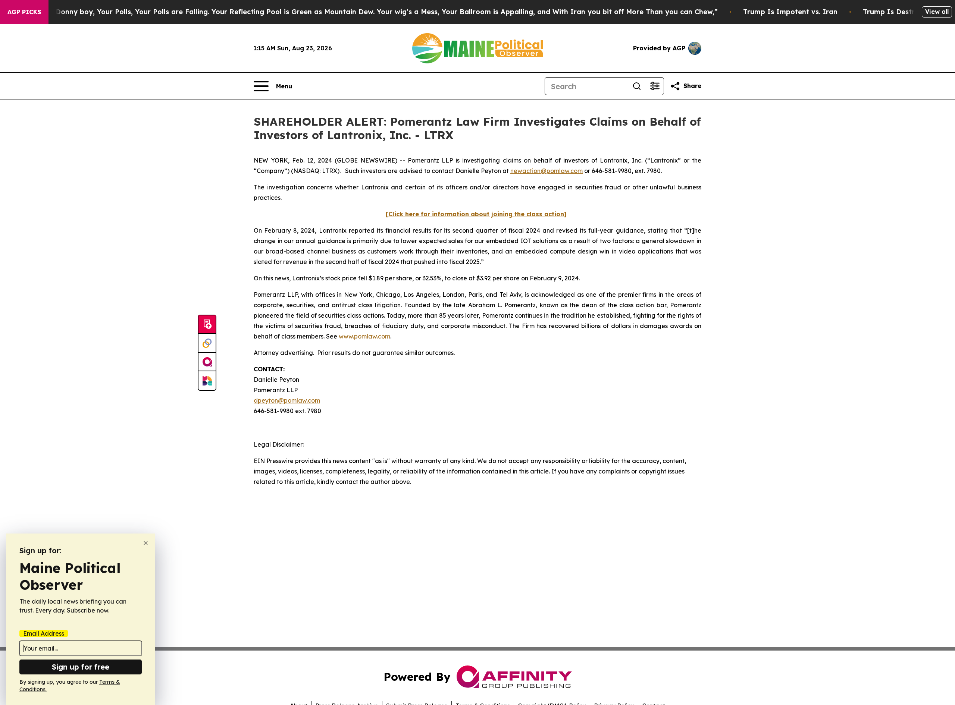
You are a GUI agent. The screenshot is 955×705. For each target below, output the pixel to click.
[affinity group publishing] (207, 362)
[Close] (145, 543)
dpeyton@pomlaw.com (287, 400)
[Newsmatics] (207, 380)
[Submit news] (207, 324)
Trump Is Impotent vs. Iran (790, 11)
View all (937, 11)
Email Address (43, 633)
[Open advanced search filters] (655, 86)
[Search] (637, 86)
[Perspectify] (207, 343)
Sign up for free (80, 666)
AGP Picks (24, 12)
